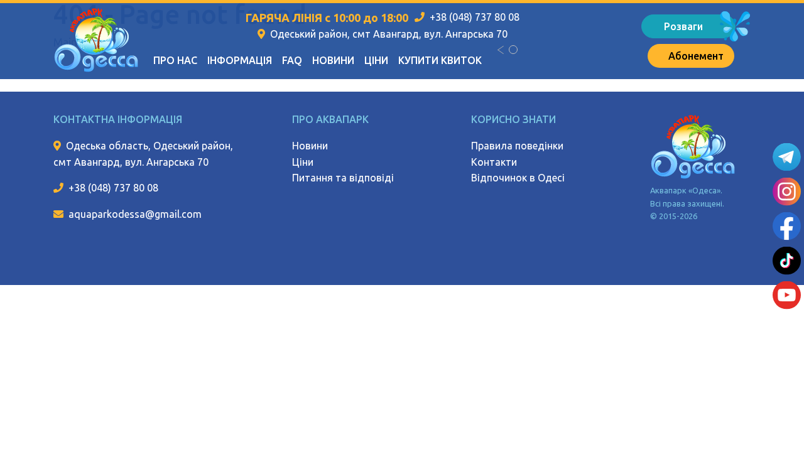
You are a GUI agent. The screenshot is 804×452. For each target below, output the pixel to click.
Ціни (376, 60)
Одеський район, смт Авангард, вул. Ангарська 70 (389, 34)
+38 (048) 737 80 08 (474, 17)
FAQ (292, 60)
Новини (333, 60)
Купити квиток (440, 60)
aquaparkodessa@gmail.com (135, 214)
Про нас (175, 60)
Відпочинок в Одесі (518, 177)
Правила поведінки (517, 145)
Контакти (494, 162)
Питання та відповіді (343, 177)
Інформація (239, 60)
